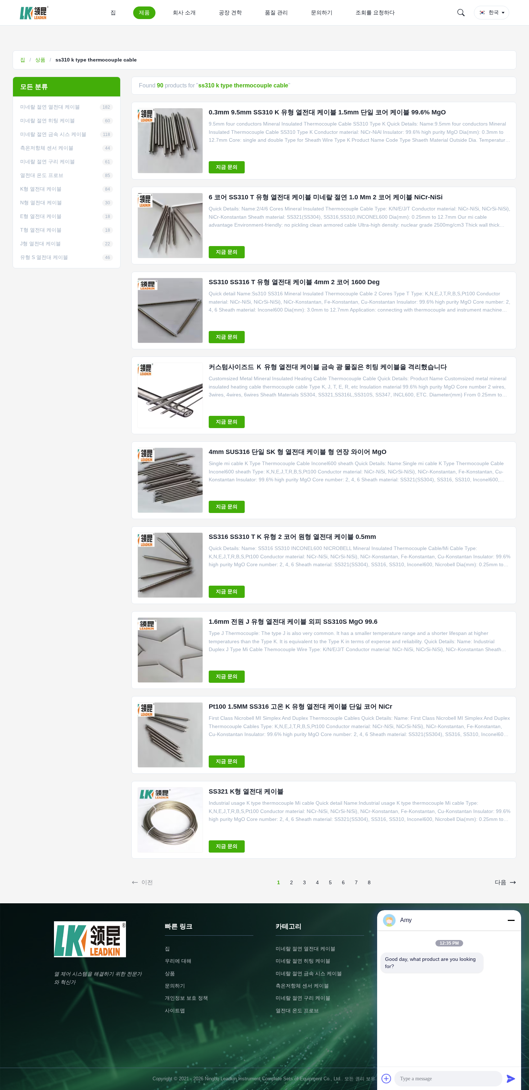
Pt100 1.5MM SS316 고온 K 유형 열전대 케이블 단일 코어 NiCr (300, 706)
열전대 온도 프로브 (297, 1010)
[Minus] (511, 920)
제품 (144, 12)
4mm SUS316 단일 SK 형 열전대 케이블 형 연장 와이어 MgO (297, 451)
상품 (40, 60)
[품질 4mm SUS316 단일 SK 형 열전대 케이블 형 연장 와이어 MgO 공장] (170, 480)
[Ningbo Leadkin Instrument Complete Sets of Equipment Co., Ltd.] (35, 12)
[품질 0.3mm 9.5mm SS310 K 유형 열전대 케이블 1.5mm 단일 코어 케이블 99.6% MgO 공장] (170, 140)
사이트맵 (175, 1010)
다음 (500, 882)
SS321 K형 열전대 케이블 (246, 791)
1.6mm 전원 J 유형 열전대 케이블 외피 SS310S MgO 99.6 (293, 621)
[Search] (461, 12)
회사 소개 (184, 12)
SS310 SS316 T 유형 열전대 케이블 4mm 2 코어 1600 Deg (294, 282)
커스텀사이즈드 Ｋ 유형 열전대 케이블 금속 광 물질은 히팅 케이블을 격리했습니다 (328, 367)
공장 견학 (230, 12)
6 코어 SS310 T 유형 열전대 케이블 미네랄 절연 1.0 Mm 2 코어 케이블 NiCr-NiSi (326, 197)
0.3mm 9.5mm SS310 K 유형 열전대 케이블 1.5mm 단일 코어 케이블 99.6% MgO (327, 112)
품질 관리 (276, 12)
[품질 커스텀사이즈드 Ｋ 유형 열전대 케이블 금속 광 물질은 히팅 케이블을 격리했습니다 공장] (170, 395)
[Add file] (386, 1078)
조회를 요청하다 (375, 12)
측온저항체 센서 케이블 (302, 986)
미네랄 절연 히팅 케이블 (303, 961)
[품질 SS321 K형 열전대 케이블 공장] (170, 820)
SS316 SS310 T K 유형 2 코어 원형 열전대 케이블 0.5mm (292, 536)
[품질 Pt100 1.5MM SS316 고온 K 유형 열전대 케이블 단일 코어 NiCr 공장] (170, 735)
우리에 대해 (178, 961)
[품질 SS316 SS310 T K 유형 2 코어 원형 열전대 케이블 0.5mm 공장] (170, 565)
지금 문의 (227, 167)
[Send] (511, 1078)
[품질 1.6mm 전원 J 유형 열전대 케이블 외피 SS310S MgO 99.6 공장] (170, 650)
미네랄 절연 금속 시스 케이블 (309, 973)
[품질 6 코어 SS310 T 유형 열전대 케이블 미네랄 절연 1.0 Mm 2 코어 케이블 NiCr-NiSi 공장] (170, 225)
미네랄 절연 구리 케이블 (303, 998)
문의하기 (322, 12)
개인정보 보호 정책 (186, 998)
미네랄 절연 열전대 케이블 (305, 949)
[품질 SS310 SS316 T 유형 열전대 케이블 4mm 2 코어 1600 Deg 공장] (170, 310)
